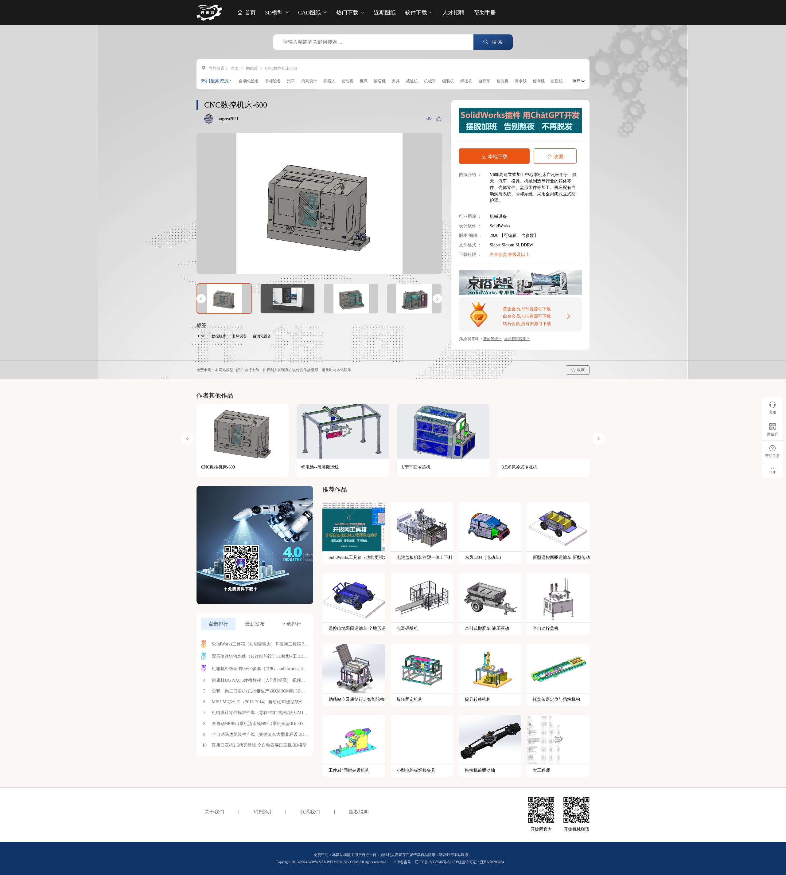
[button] (201, 298)
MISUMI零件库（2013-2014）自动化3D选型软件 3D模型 (260, 702)
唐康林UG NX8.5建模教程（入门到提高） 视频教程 (260, 680)
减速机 (412, 81)
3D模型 (274, 13)
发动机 (347, 81)
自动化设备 (249, 81)
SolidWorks (500, 226)
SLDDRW (524, 245)
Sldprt (496, 245)
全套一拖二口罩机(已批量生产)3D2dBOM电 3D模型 (260, 691)
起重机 (557, 81)
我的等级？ (492, 339)
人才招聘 (453, 13)
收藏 (558, 156)
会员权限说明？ (517, 339)
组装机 (448, 81)
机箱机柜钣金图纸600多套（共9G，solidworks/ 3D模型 (260, 668)
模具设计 (309, 81)
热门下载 (348, 13)
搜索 (497, 42)
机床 (364, 81)
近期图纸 (385, 13)
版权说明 (359, 811)
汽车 (291, 81)
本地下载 (498, 156)
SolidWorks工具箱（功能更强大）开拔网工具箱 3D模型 (260, 644)
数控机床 (219, 336)
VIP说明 (262, 811)
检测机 (539, 81)
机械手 (430, 81)
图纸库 (252, 68)
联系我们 (310, 811)
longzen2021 (227, 118)
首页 (249, 13)
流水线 (521, 81)
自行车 (484, 81)
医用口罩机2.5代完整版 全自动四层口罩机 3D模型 (259, 745)
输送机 (380, 81)
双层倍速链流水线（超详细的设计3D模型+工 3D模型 (260, 656)
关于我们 (214, 811)
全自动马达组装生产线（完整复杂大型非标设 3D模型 (260, 734)
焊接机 (466, 81)
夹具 (396, 81)
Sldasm (509, 245)
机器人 (329, 81)
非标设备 (273, 81)
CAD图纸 (310, 13)
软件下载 (417, 13)
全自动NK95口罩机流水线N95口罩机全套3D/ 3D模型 (260, 723)
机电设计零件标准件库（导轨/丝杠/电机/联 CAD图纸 (260, 712)
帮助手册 (485, 13)
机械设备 (498, 216)
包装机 (502, 81)
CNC (202, 336)
